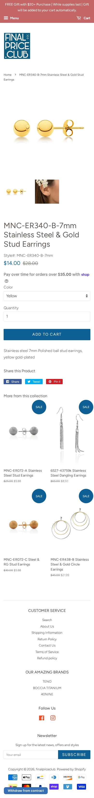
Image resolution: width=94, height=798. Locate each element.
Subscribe (74, 754)
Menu (14, 18)
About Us (47, 626)
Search (47, 620)
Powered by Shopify (71, 769)
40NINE (47, 694)
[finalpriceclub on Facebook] (41, 719)
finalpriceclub (45, 769)
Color (8, 287)
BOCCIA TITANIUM (47, 688)
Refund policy (47, 658)
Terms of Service (47, 652)
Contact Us (47, 645)
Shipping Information (47, 633)
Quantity (11, 308)
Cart (86, 18)
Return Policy (47, 639)
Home (8, 74)
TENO (47, 681)
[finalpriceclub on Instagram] (52, 719)
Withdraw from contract (26, 790)
